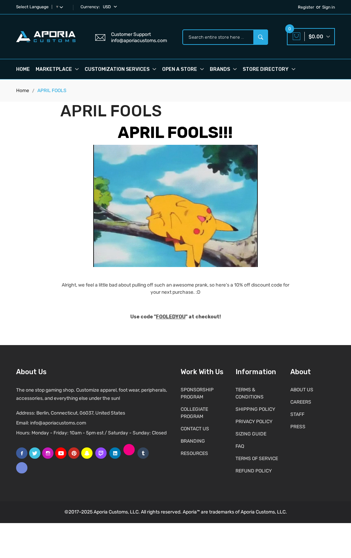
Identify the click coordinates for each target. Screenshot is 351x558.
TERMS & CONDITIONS (249, 393)
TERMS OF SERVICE (256, 458)
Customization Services (117, 69)
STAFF (297, 414)
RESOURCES (194, 453)
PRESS (297, 427)
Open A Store (180, 69)
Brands (220, 69)
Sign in (328, 7)
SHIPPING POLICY (255, 409)
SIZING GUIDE (250, 434)
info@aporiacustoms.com (58, 423)
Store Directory (266, 69)
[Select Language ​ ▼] (62, 6)
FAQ (239, 446)
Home (23, 69)
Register (306, 7)
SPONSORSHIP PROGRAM (197, 393)
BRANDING (193, 441)
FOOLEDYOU (170, 317)
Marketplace (54, 69)
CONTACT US (195, 429)
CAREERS (300, 402)
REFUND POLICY (253, 471)
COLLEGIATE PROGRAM (194, 412)
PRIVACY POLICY (254, 421)
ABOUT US (301, 390)
